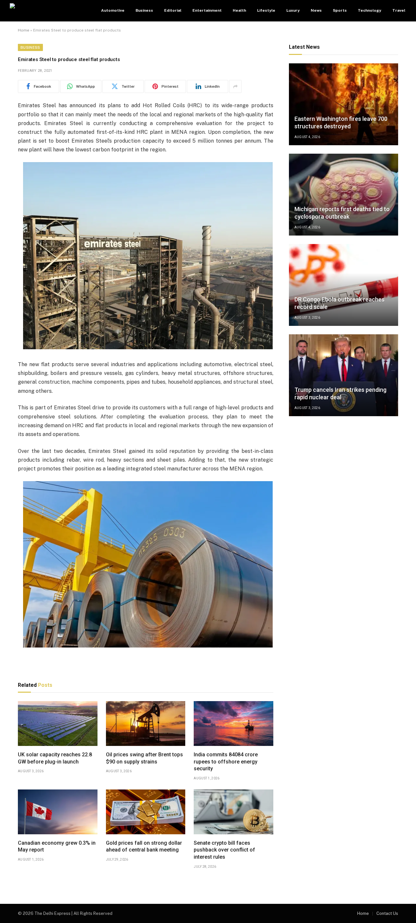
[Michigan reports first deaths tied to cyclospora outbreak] (343, 195)
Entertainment (207, 10)
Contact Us (387, 913)
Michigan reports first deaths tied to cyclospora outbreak (342, 213)
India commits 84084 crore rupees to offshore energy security (226, 761)
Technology (369, 10)
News (316, 10)
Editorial (172, 10)
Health (239, 10)
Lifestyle (266, 10)
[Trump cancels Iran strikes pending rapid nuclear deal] (343, 375)
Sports (340, 10)
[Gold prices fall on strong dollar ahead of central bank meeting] (146, 811)
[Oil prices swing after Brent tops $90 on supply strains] (146, 723)
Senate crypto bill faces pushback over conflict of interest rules (224, 850)
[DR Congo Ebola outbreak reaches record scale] (343, 285)
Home (23, 30)
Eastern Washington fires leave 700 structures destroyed (340, 122)
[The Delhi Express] (50, 10)
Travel (398, 10)
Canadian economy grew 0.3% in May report (57, 846)
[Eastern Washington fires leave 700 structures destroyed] (343, 104)
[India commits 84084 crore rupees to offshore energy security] (233, 723)
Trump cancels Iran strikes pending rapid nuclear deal (340, 393)
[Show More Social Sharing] (235, 86)
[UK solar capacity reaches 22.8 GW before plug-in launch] (58, 723)
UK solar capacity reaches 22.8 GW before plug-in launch (55, 758)
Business (144, 10)
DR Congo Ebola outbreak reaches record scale (339, 303)
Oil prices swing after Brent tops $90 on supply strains (144, 758)
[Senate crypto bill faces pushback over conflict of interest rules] (233, 811)
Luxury (293, 10)
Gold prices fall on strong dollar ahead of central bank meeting (144, 846)
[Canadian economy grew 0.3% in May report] (58, 811)
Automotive (112, 10)
